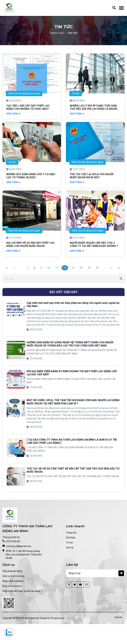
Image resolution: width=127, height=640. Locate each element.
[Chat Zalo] (9, 632)
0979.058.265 (13, 541)
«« (7, 267)
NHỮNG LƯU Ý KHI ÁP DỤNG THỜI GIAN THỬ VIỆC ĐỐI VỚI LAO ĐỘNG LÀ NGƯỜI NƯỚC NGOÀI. (93, 107)
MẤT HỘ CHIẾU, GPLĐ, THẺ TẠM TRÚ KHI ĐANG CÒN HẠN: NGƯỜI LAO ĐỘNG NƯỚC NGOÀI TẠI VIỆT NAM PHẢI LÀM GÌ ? (73, 402)
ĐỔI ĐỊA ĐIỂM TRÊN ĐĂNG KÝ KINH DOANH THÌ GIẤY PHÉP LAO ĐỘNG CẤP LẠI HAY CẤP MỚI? (72, 373)
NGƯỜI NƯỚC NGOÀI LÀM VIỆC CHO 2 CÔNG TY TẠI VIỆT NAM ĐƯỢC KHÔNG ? (94, 244)
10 (48, 267)
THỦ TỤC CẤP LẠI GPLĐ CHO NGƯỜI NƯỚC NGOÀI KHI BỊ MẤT (91, 176)
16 (97, 267)
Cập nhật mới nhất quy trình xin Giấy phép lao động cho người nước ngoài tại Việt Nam (73, 304)
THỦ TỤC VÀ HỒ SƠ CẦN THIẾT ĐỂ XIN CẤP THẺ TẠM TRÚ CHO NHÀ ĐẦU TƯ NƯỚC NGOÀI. (73, 470)
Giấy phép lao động (12, 571)
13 (73, 267)
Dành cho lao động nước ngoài (24, 93)
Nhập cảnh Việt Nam (12, 581)
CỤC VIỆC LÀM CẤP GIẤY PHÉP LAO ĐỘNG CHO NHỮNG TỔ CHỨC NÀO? (27, 107)
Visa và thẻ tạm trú (12, 586)
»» (119, 267)
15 (89, 267)
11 (56, 267)
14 (81, 267)
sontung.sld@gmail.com (18, 546)
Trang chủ (57, 33)
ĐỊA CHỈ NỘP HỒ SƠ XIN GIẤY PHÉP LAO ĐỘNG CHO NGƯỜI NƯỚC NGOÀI (30, 244)
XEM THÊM (12, 113)
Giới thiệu (70, 537)
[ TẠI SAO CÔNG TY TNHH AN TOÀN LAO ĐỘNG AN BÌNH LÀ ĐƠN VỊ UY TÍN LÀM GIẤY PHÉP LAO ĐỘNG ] (72, 441)
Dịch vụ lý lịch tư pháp (13, 576)
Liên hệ (69, 547)
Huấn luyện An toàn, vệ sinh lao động (21, 591)
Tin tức (75, 93)
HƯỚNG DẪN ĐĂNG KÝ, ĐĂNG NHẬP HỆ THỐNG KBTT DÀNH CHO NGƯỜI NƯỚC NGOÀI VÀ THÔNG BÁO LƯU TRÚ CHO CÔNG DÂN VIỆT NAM (70, 344)
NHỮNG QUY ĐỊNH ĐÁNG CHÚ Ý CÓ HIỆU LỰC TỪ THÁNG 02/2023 (30, 176)
